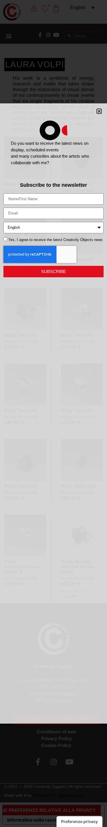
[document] (53, 413)
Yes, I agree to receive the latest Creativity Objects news (55, 240)
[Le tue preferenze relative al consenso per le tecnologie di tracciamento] (79, 821)
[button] (99, 111)
